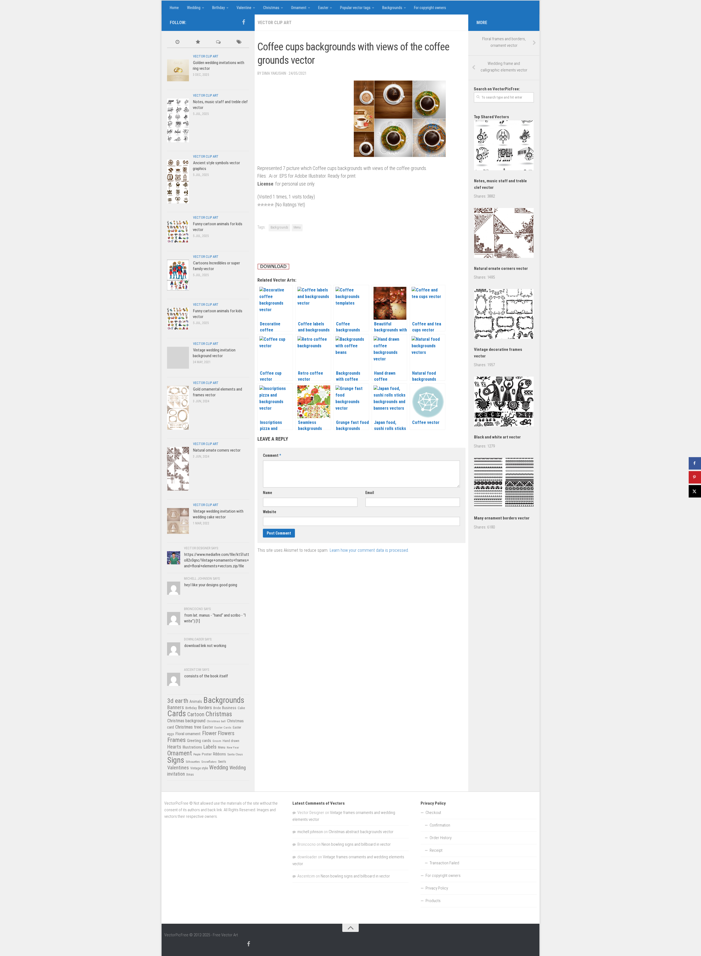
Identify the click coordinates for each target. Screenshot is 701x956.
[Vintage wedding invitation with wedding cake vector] (178, 520)
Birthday (218, 7)
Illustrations (192, 747)
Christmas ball (216, 721)
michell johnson (310, 831)
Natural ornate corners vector (216, 450)
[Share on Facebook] (695, 463)
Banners (175, 707)
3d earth (177, 700)
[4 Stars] (269, 204)
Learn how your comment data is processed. (369, 550)
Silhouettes (193, 762)
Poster (207, 754)
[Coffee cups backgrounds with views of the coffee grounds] (400, 155)
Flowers (226, 733)
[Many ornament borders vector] (504, 484)
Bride (217, 708)
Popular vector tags (355, 7)
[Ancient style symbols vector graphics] (178, 181)
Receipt (436, 850)
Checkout (433, 812)
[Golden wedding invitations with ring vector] (178, 70)
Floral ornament (188, 733)
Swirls (222, 761)
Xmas (190, 774)
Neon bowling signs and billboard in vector (356, 844)
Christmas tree (188, 727)
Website (269, 512)
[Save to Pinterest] (695, 477)
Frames (176, 740)
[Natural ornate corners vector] (178, 468)
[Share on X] (695, 491)
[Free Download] (273, 268)
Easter (323, 7)
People (196, 754)
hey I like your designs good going (210, 584)
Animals (195, 701)
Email (369, 492)
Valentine (244, 7)
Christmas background (186, 720)
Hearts (174, 747)
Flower (209, 733)
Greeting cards (199, 740)
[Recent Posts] (177, 42)
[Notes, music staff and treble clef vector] (178, 120)
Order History (441, 837)
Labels (210, 747)
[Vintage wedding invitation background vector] (178, 357)
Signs (175, 760)
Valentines (178, 768)
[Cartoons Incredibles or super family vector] (178, 275)
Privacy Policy (437, 888)
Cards (176, 713)
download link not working (205, 645)
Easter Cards (222, 727)
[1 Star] (259, 204)
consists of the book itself (206, 676)
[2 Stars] (262, 204)
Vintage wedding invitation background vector (214, 353)
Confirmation (440, 825)
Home (174, 7)
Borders (205, 707)
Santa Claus (235, 754)
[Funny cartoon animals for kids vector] (178, 231)
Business (229, 708)
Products (433, 900)
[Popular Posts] (198, 42)
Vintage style (199, 768)
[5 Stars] (272, 204)
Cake (241, 708)
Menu (297, 227)
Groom (216, 741)
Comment (272, 455)
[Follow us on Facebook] (243, 22)
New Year (233, 747)
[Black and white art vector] (504, 402)
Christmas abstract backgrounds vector (361, 831)
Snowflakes (209, 762)
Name (267, 492)
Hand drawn (231, 741)
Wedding (193, 7)
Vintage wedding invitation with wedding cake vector (218, 514)
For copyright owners (430, 7)
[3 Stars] (265, 204)
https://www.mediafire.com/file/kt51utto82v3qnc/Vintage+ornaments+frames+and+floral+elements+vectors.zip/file (216, 560)
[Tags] (239, 42)
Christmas (271, 7)
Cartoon (195, 714)
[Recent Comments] (218, 42)
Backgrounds (392, 7)
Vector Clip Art (275, 22)
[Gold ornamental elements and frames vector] (178, 407)
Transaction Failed (444, 862)
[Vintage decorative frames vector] (504, 315)
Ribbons (219, 754)
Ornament (298, 7)
